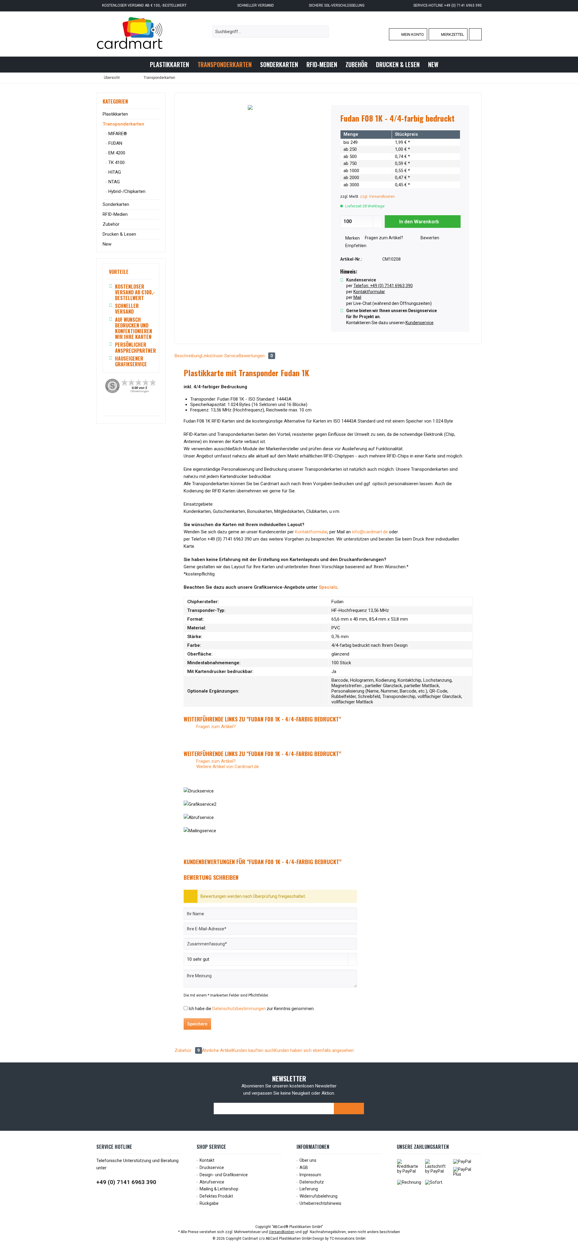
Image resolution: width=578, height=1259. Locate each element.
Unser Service (225, 355)
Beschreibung (188, 355)
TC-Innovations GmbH (347, 1238)
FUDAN (114, 143)
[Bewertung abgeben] (400, 126)
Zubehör (111, 224)
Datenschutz (312, 1182)
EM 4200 (116, 153)
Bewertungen (256, 355)
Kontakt (207, 1160)
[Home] (140, 65)
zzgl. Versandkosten (377, 196)
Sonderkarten (116, 204)
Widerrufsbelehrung (318, 1196)
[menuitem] (475, 34)
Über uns (308, 1160)
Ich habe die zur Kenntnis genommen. (252, 1008)
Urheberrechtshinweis (320, 1203)
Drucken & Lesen (119, 234)
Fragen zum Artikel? (383, 237)
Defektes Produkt (216, 1196)
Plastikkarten (115, 114)
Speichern (197, 1024)
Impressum (310, 1174)
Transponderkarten (123, 124)
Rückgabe (209, 1203)
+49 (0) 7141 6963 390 (126, 1182)
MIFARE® (117, 133)
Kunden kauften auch (253, 1050)
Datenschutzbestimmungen (239, 1008)
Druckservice (212, 1167)
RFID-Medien (115, 214)
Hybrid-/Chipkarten (126, 191)
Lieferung (309, 1188)
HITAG (114, 172)
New (107, 244)
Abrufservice (212, 1182)
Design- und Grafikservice (224, 1174)
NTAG (113, 182)
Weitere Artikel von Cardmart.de (227, 766)
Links (206, 355)
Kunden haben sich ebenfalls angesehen (314, 1050)
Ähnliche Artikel (217, 1050)
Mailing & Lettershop (219, 1188)
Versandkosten (281, 1232)
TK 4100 (116, 162)
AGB (304, 1167)
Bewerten (429, 237)
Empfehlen (355, 245)
